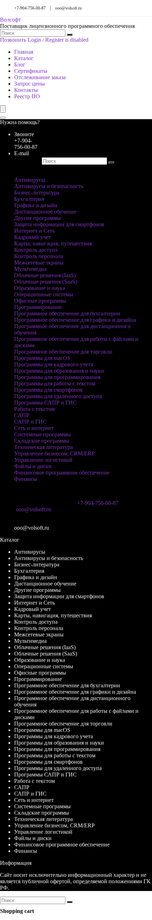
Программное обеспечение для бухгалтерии (67, 313)
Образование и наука (39, 288)
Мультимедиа (30, 269)
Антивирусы (29, 180)
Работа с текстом (34, 409)
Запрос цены (29, 84)
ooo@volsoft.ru (68, 8)
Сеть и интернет (34, 428)
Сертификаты (30, 71)
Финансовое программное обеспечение (62, 473)
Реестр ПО (27, 96)
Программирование (38, 307)
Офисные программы (40, 301)
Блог (19, 65)
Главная (23, 52)
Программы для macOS (42, 358)
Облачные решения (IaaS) (45, 275)
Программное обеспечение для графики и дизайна (75, 320)
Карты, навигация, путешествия (53, 243)
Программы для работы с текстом (54, 383)
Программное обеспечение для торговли (63, 352)
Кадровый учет (32, 237)
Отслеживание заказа (40, 77)
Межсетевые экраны (39, 263)
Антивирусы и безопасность (48, 186)
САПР (21, 415)
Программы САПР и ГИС (45, 403)
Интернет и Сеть (34, 231)
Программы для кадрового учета (53, 364)
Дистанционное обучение (45, 212)
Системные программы (42, 434)
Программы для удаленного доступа (58, 396)
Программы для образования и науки (59, 371)
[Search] (3, 118)
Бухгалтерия (29, 199)
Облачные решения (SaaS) (45, 282)
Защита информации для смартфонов (59, 224)
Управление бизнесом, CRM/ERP (54, 453)
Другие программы (37, 218)
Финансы (25, 479)
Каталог (24, 58)
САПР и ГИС (30, 422)
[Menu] (3, 109)
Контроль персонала (38, 256)
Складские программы (41, 441)
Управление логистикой (43, 460)
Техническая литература (43, 447)
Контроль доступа (36, 250)
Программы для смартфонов (48, 390)
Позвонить (13, 40)
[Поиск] (69, 35)
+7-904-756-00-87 (30, 8)
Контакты (26, 90)
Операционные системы (43, 294)
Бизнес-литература (36, 193)
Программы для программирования (57, 377)
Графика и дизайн (35, 205)
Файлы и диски (33, 466)
